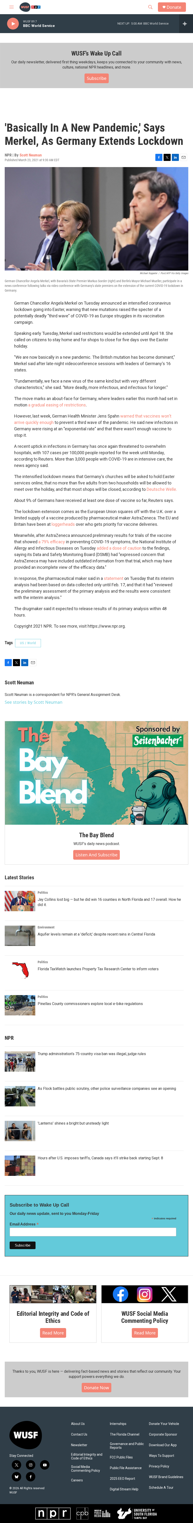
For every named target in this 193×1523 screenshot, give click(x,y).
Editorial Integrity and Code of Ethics (53, 1317)
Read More (53, 1333)
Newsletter (79, 1445)
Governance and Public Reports (127, 1446)
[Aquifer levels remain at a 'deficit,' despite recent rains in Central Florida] (20, 936)
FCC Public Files (121, 1457)
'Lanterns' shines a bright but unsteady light (73, 1123)
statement (113, 578)
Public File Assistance (126, 1468)
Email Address (24, 1224)
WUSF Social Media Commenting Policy (145, 1317)
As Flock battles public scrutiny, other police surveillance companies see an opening (107, 1088)
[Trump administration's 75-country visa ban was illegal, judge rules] (20, 1061)
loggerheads (63, 524)
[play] (13, 23)
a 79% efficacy (51, 541)
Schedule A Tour (161, 1487)
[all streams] (186, 23)
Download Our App (163, 1445)
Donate (174, 7)
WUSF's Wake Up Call (96, 53)
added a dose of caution (119, 548)
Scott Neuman (31, 155)
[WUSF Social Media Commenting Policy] (144, 1294)
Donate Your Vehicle (164, 1424)
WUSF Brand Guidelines (166, 1477)
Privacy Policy (159, 1466)
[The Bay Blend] (96, 773)
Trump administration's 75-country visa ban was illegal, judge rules (92, 1054)
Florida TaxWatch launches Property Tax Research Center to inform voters (98, 969)
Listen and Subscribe (96, 855)
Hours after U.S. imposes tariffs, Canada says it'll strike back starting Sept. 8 (100, 1158)
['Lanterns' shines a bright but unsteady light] (20, 1131)
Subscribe (96, 78)
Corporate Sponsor (163, 1434)
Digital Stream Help (124, 1489)
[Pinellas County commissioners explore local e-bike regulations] (20, 1005)
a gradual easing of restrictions (57, 404)
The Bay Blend (96, 835)
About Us (78, 1424)
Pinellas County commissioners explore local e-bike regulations (90, 1003)
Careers (77, 1480)
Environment (46, 927)
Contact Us (79, 1434)
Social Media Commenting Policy (85, 1468)
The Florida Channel (124, 1434)
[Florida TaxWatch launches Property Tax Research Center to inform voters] (20, 970)
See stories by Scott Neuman (33, 702)
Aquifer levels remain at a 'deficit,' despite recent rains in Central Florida (96, 934)
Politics (43, 892)
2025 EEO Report (122, 1478)
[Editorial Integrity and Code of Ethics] (53, 1294)
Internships (118, 1424)
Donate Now (96, 1387)
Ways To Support (161, 1456)
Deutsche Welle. (162, 489)
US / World (28, 643)
